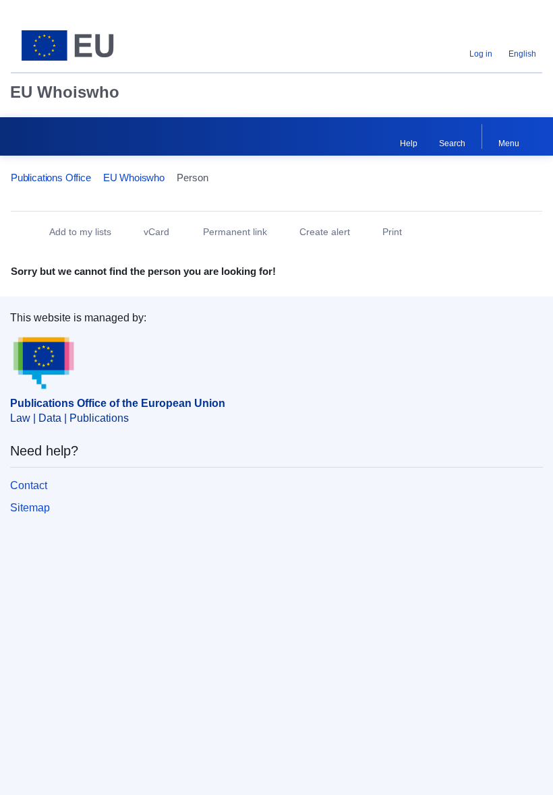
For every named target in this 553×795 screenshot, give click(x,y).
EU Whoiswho (64, 92)
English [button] (522, 54)
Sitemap (30, 507)
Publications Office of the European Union (117, 403)
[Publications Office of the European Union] (102, 45)
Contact (28, 485)
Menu (508, 143)
